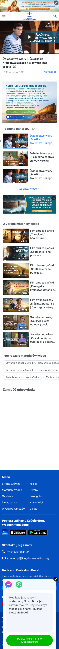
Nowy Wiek (37, 502)
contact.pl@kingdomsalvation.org (28, 558)
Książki (34, 483)
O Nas (33, 508)
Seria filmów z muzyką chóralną (22, 377)
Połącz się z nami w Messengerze (29, 640)
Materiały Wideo (12, 490)
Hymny (34, 490)
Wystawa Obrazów (13, 508)
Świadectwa (9, 502)
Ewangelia (36, 496)
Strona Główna (11, 483)
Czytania (7, 496)
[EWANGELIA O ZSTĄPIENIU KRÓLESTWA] (29, 16)
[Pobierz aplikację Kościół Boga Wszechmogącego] (5, 532)
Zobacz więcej (28, 188)
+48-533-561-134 (18, 551)
